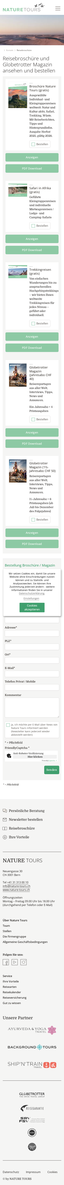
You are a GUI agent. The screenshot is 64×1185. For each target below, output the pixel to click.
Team (6, 926)
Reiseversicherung (14, 997)
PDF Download (32, 168)
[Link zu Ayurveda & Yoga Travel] (32, 1030)
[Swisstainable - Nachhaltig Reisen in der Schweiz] (32, 1147)
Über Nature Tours (15, 920)
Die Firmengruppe (14, 936)
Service (7, 976)
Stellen (7, 931)
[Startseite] (24, 7)
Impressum (33, 1172)
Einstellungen (31, 598)
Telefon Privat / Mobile (20, 681)
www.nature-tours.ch (16, 890)
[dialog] (32, 592)
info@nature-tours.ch (16, 886)
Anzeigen (32, 157)
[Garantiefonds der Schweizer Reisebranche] (32, 1108)
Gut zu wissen (12, 1003)
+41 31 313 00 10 (17, 882)
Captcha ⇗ (49, 760)
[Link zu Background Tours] (32, 1047)
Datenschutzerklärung (31, 593)
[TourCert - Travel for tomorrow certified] (32, 1132)
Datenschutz (11, 1172)
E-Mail (10, 668)
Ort (8, 654)
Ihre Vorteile (11, 981)
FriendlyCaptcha (17, 747)
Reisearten (10, 987)
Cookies (52, 1172)
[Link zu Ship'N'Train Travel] (32, 1064)
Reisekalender (12, 992)
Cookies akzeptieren (32, 607)
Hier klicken (35, 756)
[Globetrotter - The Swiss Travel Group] (32, 1095)
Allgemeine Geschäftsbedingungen (25, 942)
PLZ (8, 641)
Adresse (11, 627)
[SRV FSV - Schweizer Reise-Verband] (32, 1120)
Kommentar (13, 695)
